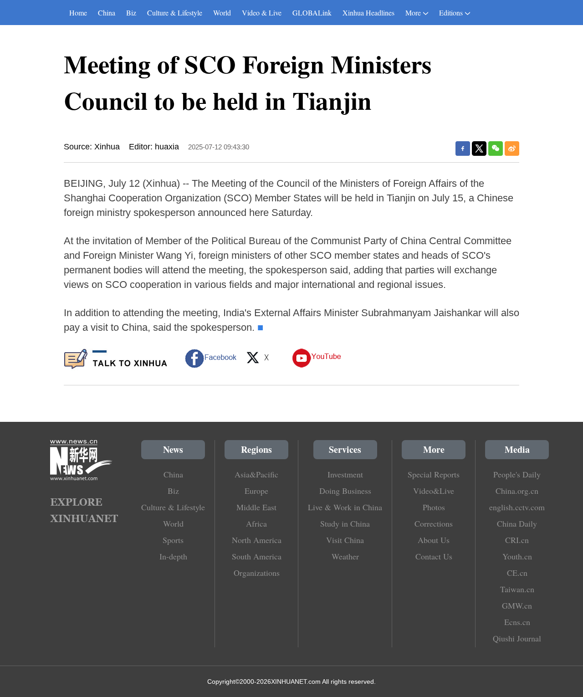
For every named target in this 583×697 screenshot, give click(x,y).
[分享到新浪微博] (512, 148)
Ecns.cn (517, 621)
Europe (256, 490)
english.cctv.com (517, 507)
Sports (173, 539)
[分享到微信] (495, 148)
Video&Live (433, 490)
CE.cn (517, 572)
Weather (345, 556)
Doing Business (345, 490)
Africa (256, 523)
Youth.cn (517, 556)
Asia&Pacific (256, 474)
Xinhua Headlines (368, 12)
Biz (131, 12)
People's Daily (517, 474)
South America (256, 556)
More (413, 12)
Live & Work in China (345, 507)
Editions (451, 12)
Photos (434, 507)
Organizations (257, 572)
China (106, 12)
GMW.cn (517, 605)
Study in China (345, 523)
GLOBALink (312, 12)
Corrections (433, 523)
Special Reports (434, 474)
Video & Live (261, 12)
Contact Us (433, 556)
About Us (434, 539)
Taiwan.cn (517, 589)
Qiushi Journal (517, 638)
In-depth (173, 556)
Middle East (256, 507)
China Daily (517, 523)
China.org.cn (517, 490)
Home (78, 12)
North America (256, 539)
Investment (345, 474)
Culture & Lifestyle (174, 12)
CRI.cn (517, 539)
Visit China (345, 539)
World (222, 12)
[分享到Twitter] (479, 148)
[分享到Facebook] (462, 148)
